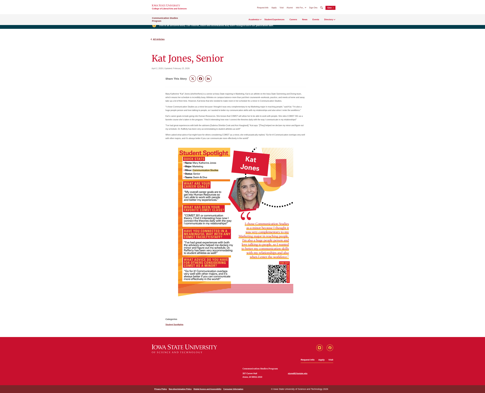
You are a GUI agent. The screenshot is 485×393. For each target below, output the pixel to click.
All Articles (159, 39)
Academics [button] (254, 19)
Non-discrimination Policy (180, 389)
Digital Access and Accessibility (207, 389)
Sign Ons (313, 8)
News (304, 19)
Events (315, 19)
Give (329, 8)
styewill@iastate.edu (297, 373)
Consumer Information (233, 389)
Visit (282, 8)
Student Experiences (274, 19)
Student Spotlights (174, 324)
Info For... (300, 8)
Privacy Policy (160, 389)
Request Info (262, 8)
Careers (293, 19)
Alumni (290, 8)
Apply (274, 8)
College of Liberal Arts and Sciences (169, 9)
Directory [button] (328, 19)
